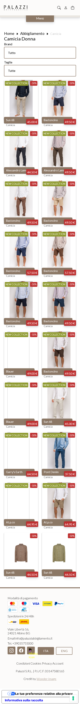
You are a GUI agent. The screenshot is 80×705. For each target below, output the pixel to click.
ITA (45, 651)
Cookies (35, 663)
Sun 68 (10, 120)
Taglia (8, 62)
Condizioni (23, 663)
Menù (40, 18)
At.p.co (10, 522)
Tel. (20, 643)
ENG (64, 651)
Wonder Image (46, 679)
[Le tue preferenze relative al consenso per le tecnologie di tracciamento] (73, 698)
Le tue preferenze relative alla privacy (44, 694)
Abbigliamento (32, 33)
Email (30, 638)
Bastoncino (51, 120)
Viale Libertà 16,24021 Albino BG (19, 631)
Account (57, 663)
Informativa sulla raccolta (24, 700)
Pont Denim (51, 472)
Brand (8, 44)
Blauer (10, 371)
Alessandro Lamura (18, 170)
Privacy (47, 663)
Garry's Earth (14, 472)
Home (9, 33)
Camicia (10, 125)
